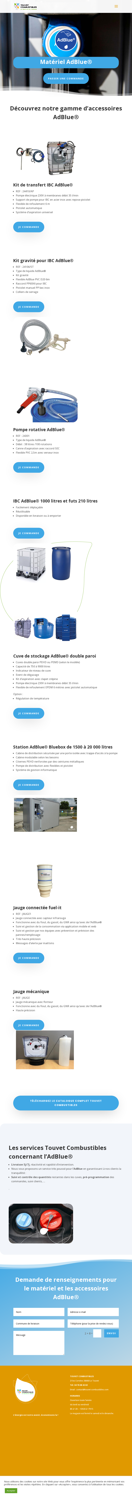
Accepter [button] (11, 1490)
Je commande (28, 226)
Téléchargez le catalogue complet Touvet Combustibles (66, 1103)
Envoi (111, 1333)
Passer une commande (66, 78)
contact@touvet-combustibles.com (92, 1389)
